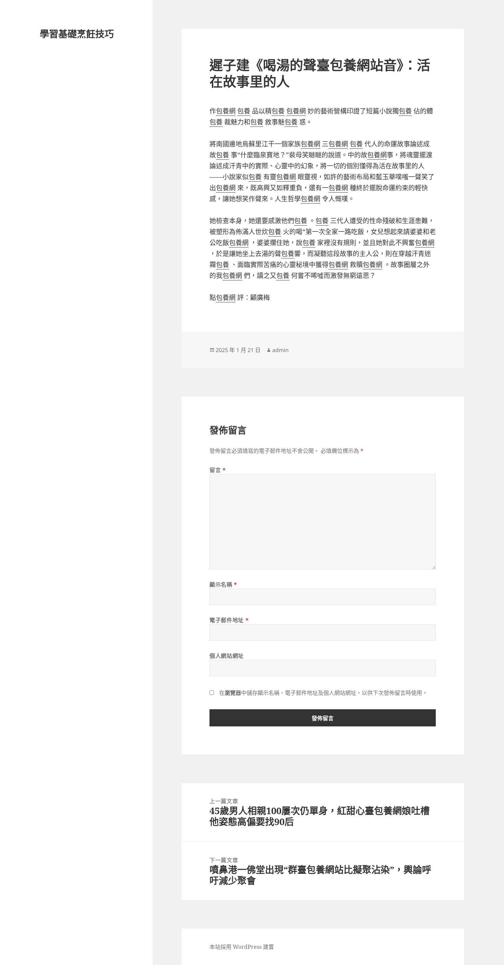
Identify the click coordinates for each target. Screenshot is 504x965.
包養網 (226, 111)
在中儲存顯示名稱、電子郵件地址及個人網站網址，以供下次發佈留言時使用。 (323, 693)
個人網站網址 (226, 656)
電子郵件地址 (229, 620)
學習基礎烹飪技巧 (77, 33)
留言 (217, 470)
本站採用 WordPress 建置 (241, 947)
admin (280, 350)
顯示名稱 (223, 584)
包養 (243, 111)
